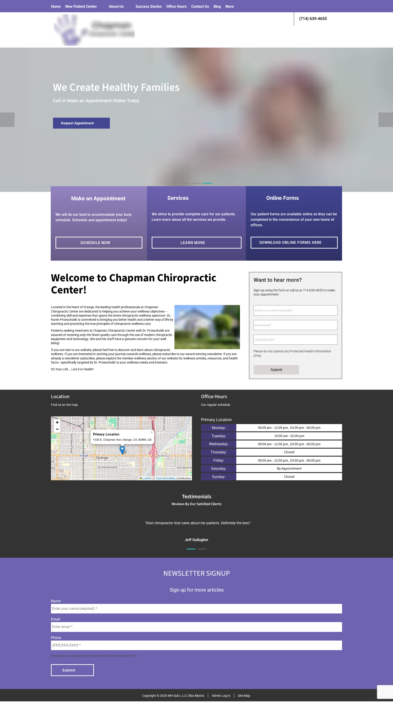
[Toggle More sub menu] (238, 6)
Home (56, 6)
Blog (217, 6)
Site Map (244, 695)
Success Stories (149, 6)
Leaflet (146, 478)
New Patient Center (81, 6)
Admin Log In (221, 695)
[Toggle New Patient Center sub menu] (101, 6)
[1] (185, 187)
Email (56, 619)
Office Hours (176, 6)
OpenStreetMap (166, 478)
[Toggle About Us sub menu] (128, 6)
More (229, 6)
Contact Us (200, 6)
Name (56, 601)
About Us (116, 6)
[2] (196, 187)
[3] (207, 187)
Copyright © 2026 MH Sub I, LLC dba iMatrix (173, 695)
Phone (56, 638)
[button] (122, 450)
